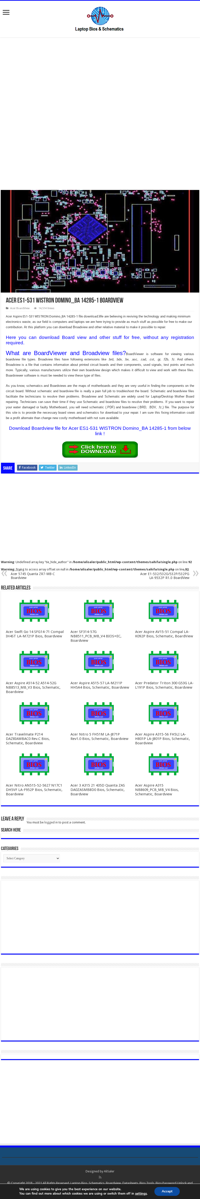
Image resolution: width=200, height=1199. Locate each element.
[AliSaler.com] (100, 18)
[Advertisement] (100, 77)
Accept (167, 1191)
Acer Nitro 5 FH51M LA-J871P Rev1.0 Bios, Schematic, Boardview (99, 736)
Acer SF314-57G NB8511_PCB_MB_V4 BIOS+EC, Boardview (95, 636)
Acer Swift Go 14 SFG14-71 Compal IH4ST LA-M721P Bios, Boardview (35, 634)
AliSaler (109, 1171)
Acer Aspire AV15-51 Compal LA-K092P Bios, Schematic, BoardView (164, 634)
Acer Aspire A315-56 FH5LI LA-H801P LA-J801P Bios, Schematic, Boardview (162, 738)
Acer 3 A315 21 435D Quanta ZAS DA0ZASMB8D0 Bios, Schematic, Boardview (97, 789)
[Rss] (100, 1177)
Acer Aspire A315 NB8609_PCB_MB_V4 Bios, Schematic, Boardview (157, 789)
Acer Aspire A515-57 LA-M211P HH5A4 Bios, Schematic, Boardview (99, 685)
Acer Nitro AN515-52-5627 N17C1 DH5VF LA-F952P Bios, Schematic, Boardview (34, 789)
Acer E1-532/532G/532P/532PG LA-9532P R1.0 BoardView (164, 574)
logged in (51, 822)
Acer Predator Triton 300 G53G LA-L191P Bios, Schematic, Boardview (164, 685)
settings (141, 1193)
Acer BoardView (20, 308)
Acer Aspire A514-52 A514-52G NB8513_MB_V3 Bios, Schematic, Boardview (33, 687)
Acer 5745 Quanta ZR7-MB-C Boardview (33, 574)
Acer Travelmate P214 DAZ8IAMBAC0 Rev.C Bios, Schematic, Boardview (28, 738)
